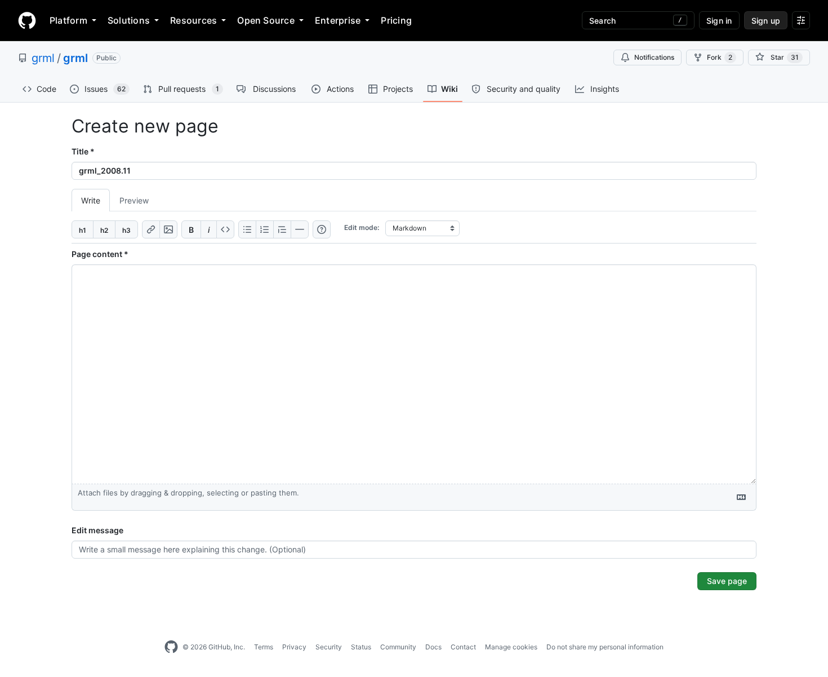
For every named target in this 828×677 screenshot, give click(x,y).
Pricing (396, 20)
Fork (719, 57)
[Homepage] (27, 20)
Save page (727, 581)
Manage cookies (511, 647)
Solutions (129, 20)
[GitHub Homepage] (171, 647)
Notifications (654, 57)
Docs (433, 647)
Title (83, 151)
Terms (263, 647)
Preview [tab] (134, 200)
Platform (68, 20)
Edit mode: (361, 227)
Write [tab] (90, 200)
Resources (193, 20)
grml (43, 58)
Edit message (97, 530)
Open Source (266, 20)
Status (361, 647)
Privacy (294, 647)
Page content (100, 254)
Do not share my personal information (605, 647)
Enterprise (337, 20)
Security (328, 647)
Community (398, 647)
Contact (463, 647)
